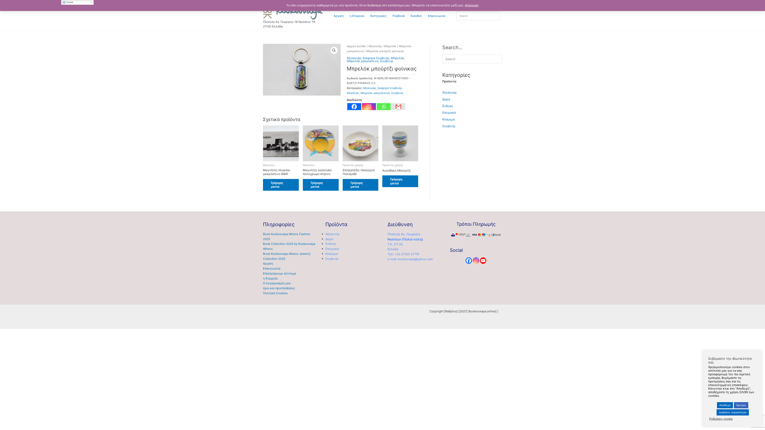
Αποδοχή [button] (725, 405)
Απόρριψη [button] (472, 5)
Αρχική (339, 16)
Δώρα (446, 99)
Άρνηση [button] (741, 405)
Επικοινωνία (436, 16)
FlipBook (398, 16)
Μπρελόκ (390, 46)
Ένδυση (447, 106)
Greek (69, 2)
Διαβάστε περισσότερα (732, 412)
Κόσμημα (448, 119)
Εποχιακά (449, 112)
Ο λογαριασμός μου (277, 283)
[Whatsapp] (384, 106)
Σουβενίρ (386, 61)
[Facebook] (354, 106)
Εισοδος (416, 16)
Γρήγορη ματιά (277, 185)
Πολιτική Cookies (275, 293)
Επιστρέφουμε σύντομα (279, 273)
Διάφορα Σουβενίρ (376, 58)
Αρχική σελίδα (356, 46)
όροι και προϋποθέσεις (279, 288)
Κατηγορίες (378, 16)
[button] (334, 50)
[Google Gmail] (398, 106)
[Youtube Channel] (483, 260)
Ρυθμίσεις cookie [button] (721, 419)
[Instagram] (369, 106)
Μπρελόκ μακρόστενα (363, 61)
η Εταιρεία (357, 16)
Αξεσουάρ (375, 46)
